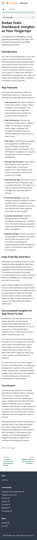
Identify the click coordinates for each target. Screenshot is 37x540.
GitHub (4, 523)
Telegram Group (8, 495)
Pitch (4, 526)
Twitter (4, 501)
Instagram (6, 511)
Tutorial (5, 480)
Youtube (5, 505)
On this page (8, 17)
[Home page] (4, 9)
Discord (5, 498)
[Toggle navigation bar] (3, 3)
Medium (5, 508)
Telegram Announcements (12, 492)
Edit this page (9, 448)
